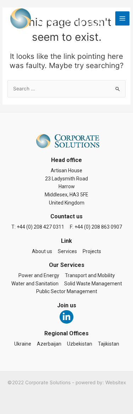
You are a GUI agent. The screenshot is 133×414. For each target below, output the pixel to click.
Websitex (115, 382)
